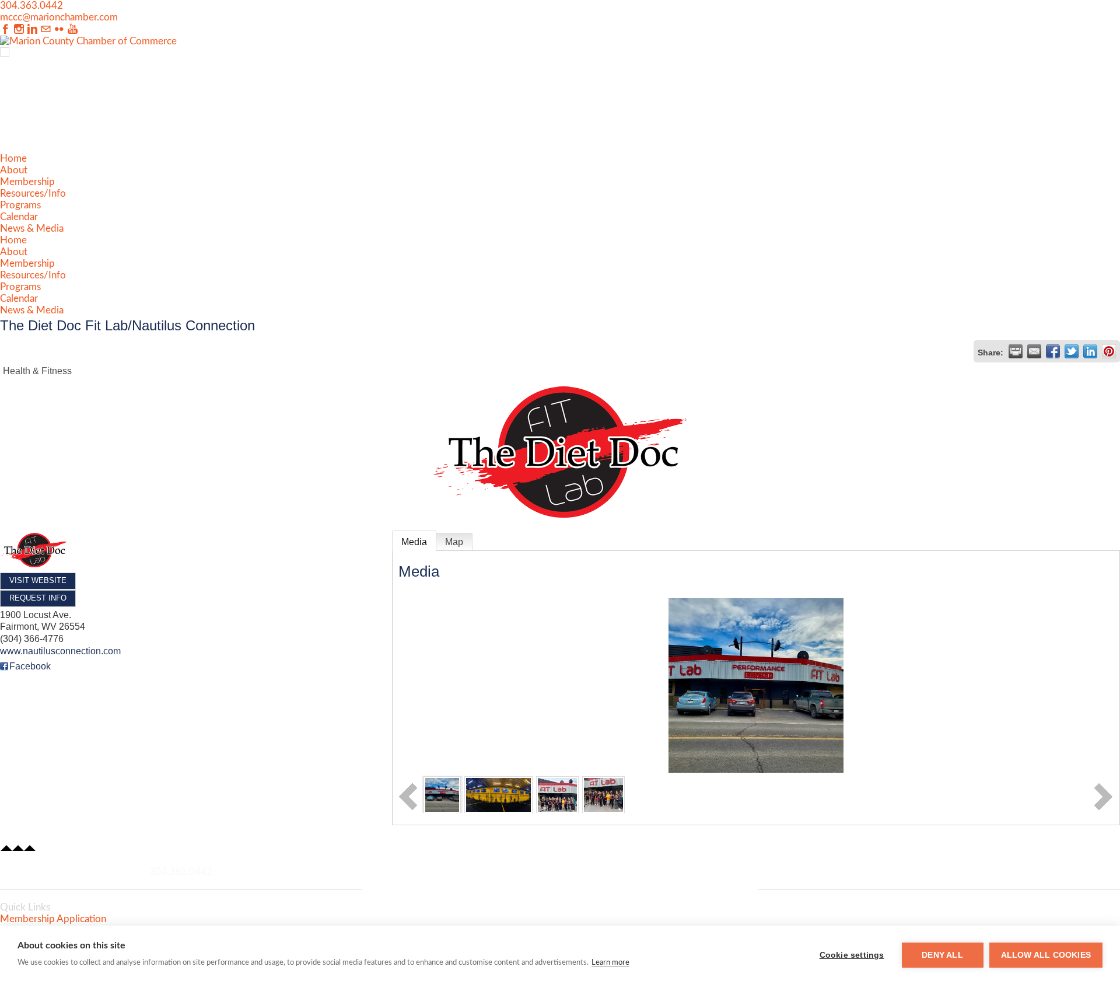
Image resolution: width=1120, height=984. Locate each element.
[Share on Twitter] (1072, 351)
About (13, 170)
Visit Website (37, 580)
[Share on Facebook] (1053, 351)
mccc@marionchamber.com (59, 17)
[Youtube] (73, 29)
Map (454, 542)
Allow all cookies (1046, 955)
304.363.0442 (31, 6)
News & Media (32, 228)
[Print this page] (1016, 351)
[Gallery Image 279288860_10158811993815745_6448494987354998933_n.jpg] (557, 794)
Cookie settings (852, 955)
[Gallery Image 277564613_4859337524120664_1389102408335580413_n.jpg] (442, 794)
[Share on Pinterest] (1109, 351)
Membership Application (53, 919)
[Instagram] (19, 29)
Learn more (610, 962)
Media (414, 542)
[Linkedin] (32, 29)
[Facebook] (5, 29)
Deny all (942, 955)
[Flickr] (59, 29)
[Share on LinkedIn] (1090, 351)
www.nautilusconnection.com (60, 651)
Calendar (19, 217)
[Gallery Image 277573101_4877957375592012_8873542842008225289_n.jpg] (498, 794)
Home (13, 158)
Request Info (37, 598)
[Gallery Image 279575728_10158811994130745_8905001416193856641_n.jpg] (603, 794)
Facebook (30, 666)
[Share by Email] (1034, 351)
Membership (27, 182)
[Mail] (46, 29)
